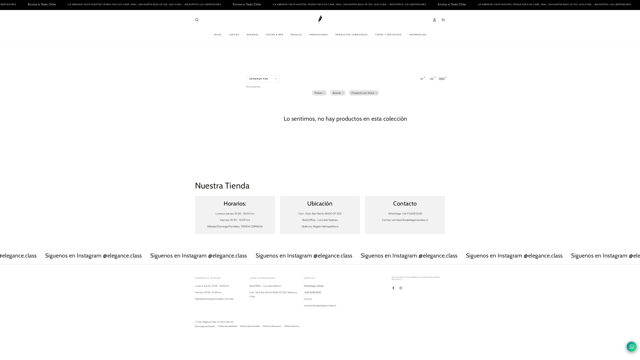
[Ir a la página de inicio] (320, 20)
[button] (196, 20)
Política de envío (291, 326)
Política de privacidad (250, 326)
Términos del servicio (272, 326)
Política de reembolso (227, 326)
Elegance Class (209, 321)
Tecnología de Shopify (205, 326)
